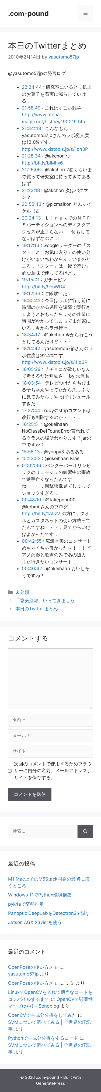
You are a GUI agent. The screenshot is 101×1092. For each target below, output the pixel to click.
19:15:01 (31, 279)
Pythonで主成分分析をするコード (43, 1038)
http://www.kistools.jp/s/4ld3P (55, 362)
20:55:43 (31, 204)
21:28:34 (31, 156)
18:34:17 (31, 334)
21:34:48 (31, 128)
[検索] (85, 831)
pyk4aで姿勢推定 (26, 904)
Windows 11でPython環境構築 (40, 895)
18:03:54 (31, 383)
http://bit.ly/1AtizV (41, 513)
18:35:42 (31, 300)
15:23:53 (31, 458)
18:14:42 (31, 348)
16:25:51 (31, 424)
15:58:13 (31, 451)
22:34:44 (32, 87)
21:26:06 (31, 169)
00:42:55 (31, 541)
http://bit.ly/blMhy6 (42, 163)
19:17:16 (30, 245)
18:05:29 (31, 369)
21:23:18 (31, 190)
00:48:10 (31, 499)
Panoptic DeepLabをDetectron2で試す (49, 913)
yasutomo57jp (23, 974)
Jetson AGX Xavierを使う (35, 922)
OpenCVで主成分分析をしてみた (42, 1015)
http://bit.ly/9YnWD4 (43, 286)
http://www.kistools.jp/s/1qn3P (55, 149)
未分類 (22, 592)
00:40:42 (32, 568)
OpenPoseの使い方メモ (33, 967)
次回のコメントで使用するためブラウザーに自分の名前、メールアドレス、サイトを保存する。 (53, 770)
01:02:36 (31, 465)
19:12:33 (31, 293)
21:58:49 (31, 108)
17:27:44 (31, 410)
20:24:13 (31, 218)
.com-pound (28, 13)
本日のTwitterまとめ (36, 608)
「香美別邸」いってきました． (47, 600)
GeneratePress (50, 1083)
